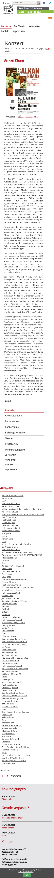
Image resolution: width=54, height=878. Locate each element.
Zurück (8, 401)
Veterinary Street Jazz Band (14, 760)
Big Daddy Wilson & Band (13, 566)
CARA (4, 633)
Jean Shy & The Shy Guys (13, 758)
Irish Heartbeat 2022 (11, 593)
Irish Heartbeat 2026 (11, 503)
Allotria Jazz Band (9, 557)
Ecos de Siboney (9, 582)
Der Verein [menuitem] (19, 26)
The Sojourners (8, 625)
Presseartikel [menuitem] (12, 443)
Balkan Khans (8, 717)
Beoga (4, 752)
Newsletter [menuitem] (34, 26)
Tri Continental (8, 630)
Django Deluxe (8, 733)
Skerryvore (6, 533)
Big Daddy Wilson (9, 655)
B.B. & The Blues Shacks (12, 725)
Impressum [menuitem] (19, 31)
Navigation (49, 18)
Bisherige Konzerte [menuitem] (15, 432)
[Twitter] (50, 3)
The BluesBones (9, 520)
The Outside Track (10, 690)
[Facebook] (44, 3)
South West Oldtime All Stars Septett (18, 552)
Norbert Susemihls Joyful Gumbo (16, 544)
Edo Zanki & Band (9, 731)
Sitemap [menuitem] (6, 3)
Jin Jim (4, 536)
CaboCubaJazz (8, 522)
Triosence (6, 741)
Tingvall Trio (7, 714)
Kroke (4, 563)
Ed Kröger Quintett (10, 525)
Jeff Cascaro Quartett (11, 598)
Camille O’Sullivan (10, 706)
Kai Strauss (7, 560)
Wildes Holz (7, 568)
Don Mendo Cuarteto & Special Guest (18, 587)
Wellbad (5, 609)
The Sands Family (9, 685)
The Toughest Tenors (11, 663)
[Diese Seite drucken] (46, 49)
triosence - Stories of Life (12, 495)
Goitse (4, 676)
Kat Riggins (6, 576)
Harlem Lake (7, 538)
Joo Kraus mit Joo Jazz (11, 547)
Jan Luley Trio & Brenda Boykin (15, 668)
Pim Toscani (7, 574)
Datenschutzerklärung (25, 872)
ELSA (4, 501)
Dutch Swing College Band (13, 622)
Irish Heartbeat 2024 (11, 549)
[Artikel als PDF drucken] (49, 49)
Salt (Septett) (7, 679)
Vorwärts (16, 775)
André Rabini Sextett (11, 530)
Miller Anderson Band (11, 682)
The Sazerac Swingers (11, 585)
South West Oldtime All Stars (14, 601)
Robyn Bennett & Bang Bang (14, 644)
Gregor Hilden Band (10, 701)
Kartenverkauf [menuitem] (12, 421)
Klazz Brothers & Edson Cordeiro (16, 755)
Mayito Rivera (8, 628)
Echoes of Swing (9, 636)
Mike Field (6, 614)
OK (27, 875)
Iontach (5, 612)
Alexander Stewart (10, 671)
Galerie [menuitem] (9, 438)
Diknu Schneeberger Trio (12, 698)
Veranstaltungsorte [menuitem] (15, 449)
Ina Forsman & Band (11, 511)
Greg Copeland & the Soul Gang (16, 747)
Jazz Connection (9, 517)
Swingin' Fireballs (9, 603)
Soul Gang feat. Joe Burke (13, 693)
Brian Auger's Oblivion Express (15, 712)
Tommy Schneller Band (12, 617)
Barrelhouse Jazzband (11, 506)
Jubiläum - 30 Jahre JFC (11, 674)
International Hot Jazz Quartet (15, 658)
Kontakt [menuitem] (5, 31)
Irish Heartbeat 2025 (11, 528)
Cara (4, 541)
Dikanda (5, 606)
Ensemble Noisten (10, 749)
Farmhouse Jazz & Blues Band (15, 579)
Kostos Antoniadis (10, 763)
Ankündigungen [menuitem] (13, 415)
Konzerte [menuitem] (6, 26)
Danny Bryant (8, 498)
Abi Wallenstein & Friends (13, 590)
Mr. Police (6, 647)
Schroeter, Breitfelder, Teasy (14, 639)
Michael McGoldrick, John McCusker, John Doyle (22, 509)
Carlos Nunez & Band (11, 744)
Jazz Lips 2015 (8, 703)
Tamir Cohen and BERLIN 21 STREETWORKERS (22, 555)
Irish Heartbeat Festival (12, 620)
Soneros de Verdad (10, 660)
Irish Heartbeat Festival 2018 (14, 641)
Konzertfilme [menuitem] (12, 427)
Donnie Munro (8, 722)
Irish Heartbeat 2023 (11, 571)
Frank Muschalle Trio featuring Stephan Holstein (23, 514)
